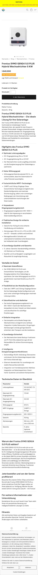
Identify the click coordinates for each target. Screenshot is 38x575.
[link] (19, 5)
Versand (21, 78)
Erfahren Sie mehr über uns (10, 563)
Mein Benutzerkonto (12, 532)
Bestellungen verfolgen (26, 532)
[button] (3, 10)
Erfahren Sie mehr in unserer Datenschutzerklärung (17, 560)
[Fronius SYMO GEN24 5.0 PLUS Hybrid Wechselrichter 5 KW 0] (19, 37)
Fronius (31, 59)
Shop (12, 59)
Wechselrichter (22, 59)
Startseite (5, 59)
